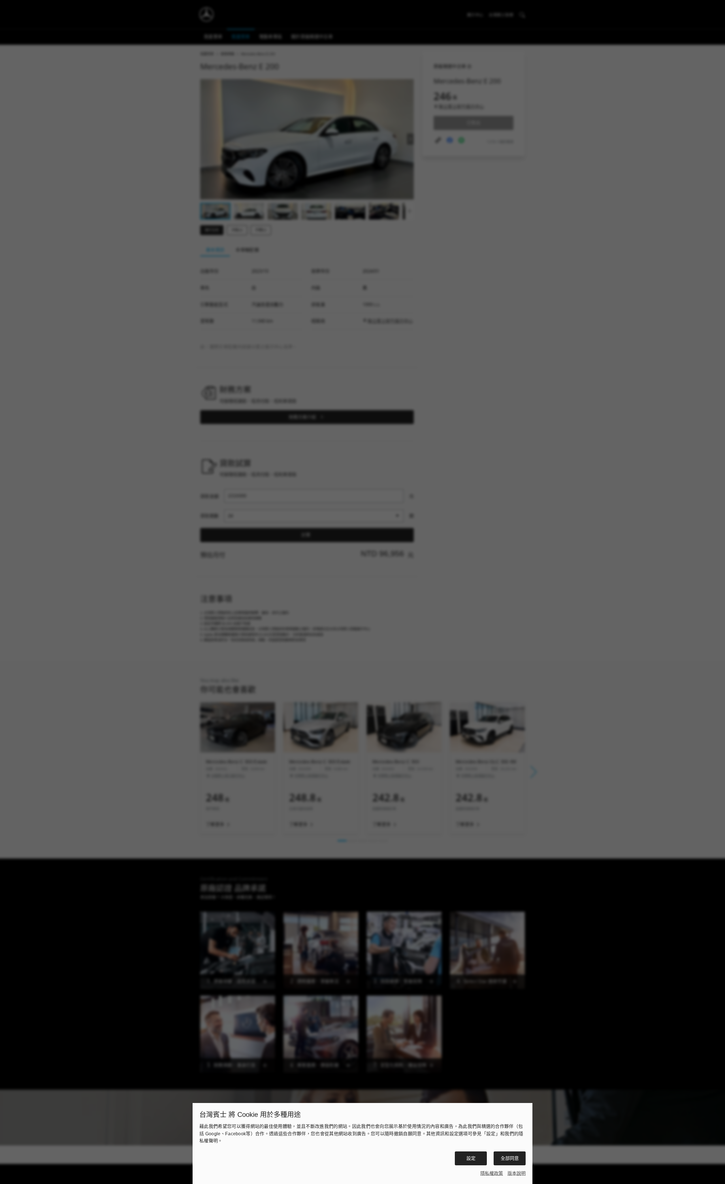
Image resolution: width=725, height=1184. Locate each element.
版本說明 (517, 1173)
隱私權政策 (491, 1173)
